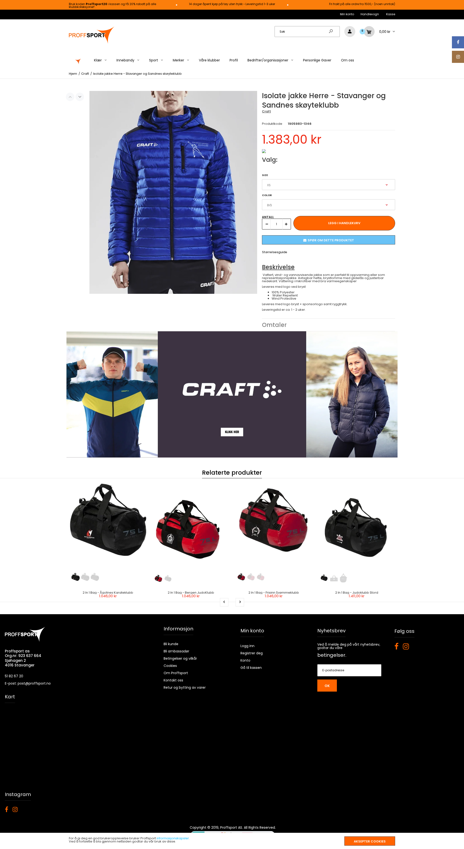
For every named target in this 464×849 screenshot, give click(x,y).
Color (267, 195)
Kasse (390, 14)
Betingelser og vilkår (180, 658)
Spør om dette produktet (331, 240)
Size (265, 175)
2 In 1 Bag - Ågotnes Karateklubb (108, 592)
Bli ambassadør (176, 651)
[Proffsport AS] (92, 43)
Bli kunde (171, 644)
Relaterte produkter (232, 472)
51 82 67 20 (14, 676)
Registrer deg (251, 653)
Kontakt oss (173, 680)
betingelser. (331, 655)
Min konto (347, 14)
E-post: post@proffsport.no (28, 683)
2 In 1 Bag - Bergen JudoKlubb (191, 592)
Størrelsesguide (274, 252)
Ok (327, 685)
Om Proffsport (176, 673)
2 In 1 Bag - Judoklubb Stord (356, 592)
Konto (245, 660)
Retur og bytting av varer (185, 687)
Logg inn (247, 645)
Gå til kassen (251, 667)
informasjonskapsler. (173, 838)
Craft (266, 111)
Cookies (170, 665)
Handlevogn (370, 14)
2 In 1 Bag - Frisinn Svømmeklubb (273, 592)
